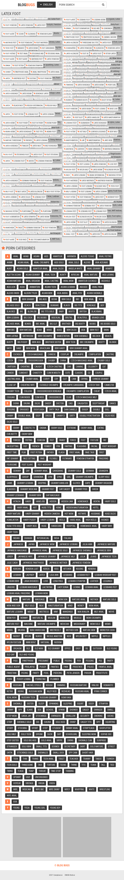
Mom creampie (93, 618)
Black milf (18, 105)
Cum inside (25, 397)
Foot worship (109, 446)
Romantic (108, 685)
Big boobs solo (108, 323)
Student (56, 728)
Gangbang (58, 471)
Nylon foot (70, 170)
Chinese (52, 354)
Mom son (62, 599)
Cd (89, 372)
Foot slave (70, 20)
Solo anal (46, 740)
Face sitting (29, 458)
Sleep (41, 703)
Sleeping (67, 703)
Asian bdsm (10, 132)
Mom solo (95, 624)
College (28, 391)
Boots (72, 311)
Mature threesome (13, 140)
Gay (28, 471)
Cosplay (65, 354)
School (50, 709)
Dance (113, 403)
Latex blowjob (72, 43)
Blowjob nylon (112, 170)
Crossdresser (35, 360)
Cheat (97, 391)
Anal (15, 256)
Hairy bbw (107, 526)
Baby (61, 311)
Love (45, 581)
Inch (37, 211)
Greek (95, 489)
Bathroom (28, 336)
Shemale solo (24, 722)
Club (68, 397)
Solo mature (96, 746)
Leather (80, 149)
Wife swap (54, 789)
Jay (82, 140)
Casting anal (14, 379)
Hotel (96, 507)
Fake (42, 458)
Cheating (25, 366)
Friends (28, 140)
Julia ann (87, 544)
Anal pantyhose (39, 72)
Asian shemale (94, 293)
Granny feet (48, 489)
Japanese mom (46, 544)
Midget (31, 611)
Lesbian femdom (45, 161)
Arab (26, 256)
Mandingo (68, 611)
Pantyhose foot (72, 37)
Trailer (25, 146)
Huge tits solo (14, 526)
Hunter (94, 100)
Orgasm (17, 648)
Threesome (27, 765)
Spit (98, 722)
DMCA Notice (70, 875)
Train (93, 765)
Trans (35, 758)
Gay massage (53, 495)
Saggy (86, 709)
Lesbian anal (91, 587)
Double (96, 409)
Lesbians (67, 575)
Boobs (93, 323)
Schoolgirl (71, 734)
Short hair (87, 752)
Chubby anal (32, 379)
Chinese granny (101, 379)
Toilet (61, 758)
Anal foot (70, 234)
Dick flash (39, 409)
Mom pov (11, 618)
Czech (10, 360)
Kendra (92, 569)
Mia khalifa (83, 611)
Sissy (91, 703)
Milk (41, 605)
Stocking (22, 728)
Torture (51, 765)
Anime (10, 262)
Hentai (96, 501)
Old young (112, 648)
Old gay (11, 654)
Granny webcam (28, 489)
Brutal (68, 317)
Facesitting (13, 446)
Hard (9, 507)
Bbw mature (26, 330)
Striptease (89, 728)
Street (111, 746)
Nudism (58, 642)
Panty (36, 673)
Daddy (48, 403)
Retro (10, 691)
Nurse (39, 636)
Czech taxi (94, 385)
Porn (9, 679)
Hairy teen (12, 532)
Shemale (17, 703)
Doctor (60, 403)
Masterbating (94, 140)
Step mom (12, 716)
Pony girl (111, 85)
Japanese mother (58, 562)
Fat (104, 440)
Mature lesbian (15, 611)
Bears (28, 323)
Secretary (69, 746)
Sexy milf (113, 132)
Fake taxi (89, 452)
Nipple (95, 636)
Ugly (28, 777)
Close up (11, 385)
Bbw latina (12, 336)
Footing (32, 78)
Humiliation (12, 520)
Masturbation (55, 605)
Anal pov (77, 293)
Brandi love (98, 317)
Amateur (57, 256)
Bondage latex (41, 94)
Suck (49, 734)
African (75, 274)
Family (62, 440)
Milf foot (9, 192)
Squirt (80, 703)
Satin (9, 752)
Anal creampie (41, 262)
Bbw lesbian (13, 317)
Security (84, 716)
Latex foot (106, 43)
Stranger (12, 746)
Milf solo (29, 605)
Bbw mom (30, 348)
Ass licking (108, 274)
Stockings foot (22, 154)
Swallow (70, 716)
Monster (64, 618)
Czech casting (54, 366)
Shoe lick (113, 109)
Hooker (105, 520)
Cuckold (17, 354)
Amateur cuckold (87, 281)
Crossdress (55, 397)
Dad (71, 403)
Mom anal (94, 605)
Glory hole (104, 477)
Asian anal (23, 262)
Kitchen (67, 569)
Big (21, 311)
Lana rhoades (31, 581)
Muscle (78, 618)
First (101, 452)
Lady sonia (62, 587)
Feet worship (44, 464)
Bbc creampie (87, 342)
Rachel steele (33, 685)
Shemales (43, 752)
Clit (65, 379)
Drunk (27, 403)
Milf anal (99, 611)
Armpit (109, 268)
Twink (74, 765)
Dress (48, 415)
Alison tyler (30, 293)
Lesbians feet (86, 211)
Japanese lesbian (68, 544)
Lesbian (17, 575)
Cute (67, 372)
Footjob (94, 440)
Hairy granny (32, 513)
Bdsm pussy (52, 123)
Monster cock (107, 630)
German (90, 471)
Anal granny (94, 268)
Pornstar (40, 679)
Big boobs (42, 317)
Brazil (108, 336)
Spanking (53, 703)
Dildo (37, 403)
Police (90, 667)
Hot (35, 507)
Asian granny (33, 274)
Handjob (40, 501)
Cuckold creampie (49, 385)
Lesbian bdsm (99, 20)
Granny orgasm (103, 483)
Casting (110, 354)
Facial (94, 446)
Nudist (16, 636)
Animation (35, 287)
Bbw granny (28, 299)
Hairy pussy (29, 520)
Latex (7, 78)
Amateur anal (40, 268)
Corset (8, 72)
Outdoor (97, 648)
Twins (10, 771)
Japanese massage (17, 550)
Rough (49, 685)
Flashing (81, 446)
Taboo (98, 758)
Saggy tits (86, 722)
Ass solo (59, 262)
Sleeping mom (89, 734)
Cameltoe (109, 385)
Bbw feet (94, 330)
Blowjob (32, 311)
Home (58, 507)
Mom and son (13, 605)
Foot (83, 440)
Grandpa (103, 471)
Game (9, 483)
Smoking (98, 716)
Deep (38, 415)
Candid (10, 372)
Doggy (85, 409)
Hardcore (56, 526)
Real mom (12, 697)
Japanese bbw (104, 550)
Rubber (69, 100)
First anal (74, 452)
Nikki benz (31, 642)
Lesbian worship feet (105, 575)
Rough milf (52, 105)
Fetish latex (110, 54)
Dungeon (99, 48)
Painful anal (105, 667)
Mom (15, 599)
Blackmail (97, 311)
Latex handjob (92, 117)
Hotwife (82, 513)
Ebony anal (87, 428)
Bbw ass (36, 342)
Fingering (103, 458)
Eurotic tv (29, 428)
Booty (102, 342)
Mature (26, 599)
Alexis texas (87, 256)
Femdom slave (45, 34)
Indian (16, 538)
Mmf (56, 611)
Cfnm (20, 360)
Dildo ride (110, 415)
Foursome (12, 464)
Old (28, 648)
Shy (59, 734)
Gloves (76, 483)
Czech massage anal (82, 360)
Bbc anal (40, 323)
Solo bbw (26, 746)
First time (12, 452)
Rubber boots (82, 100)
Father (50, 452)
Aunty (63, 274)
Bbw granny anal (79, 348)
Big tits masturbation (39, 240)
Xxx (15, 801)
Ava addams (101, 262)
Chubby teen (13, 391)
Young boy (55, 807)
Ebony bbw (27, 434)
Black (67, 305)
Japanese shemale (82, 550)
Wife (15, 789)
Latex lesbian (48, 114)
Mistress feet (10, 43)
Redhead (66, 691)
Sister (30, 703)
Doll (107, 409)
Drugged (24, 409)
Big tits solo (47, 311)
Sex (39, 709)
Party (110, 660)
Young (16, 807)
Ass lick (11, 287)
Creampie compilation (77, 391)
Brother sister (53, 342)
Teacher (73, 758)
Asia (22, 287)
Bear (39, 330)
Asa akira (62, 293)
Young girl (39, 807)
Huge (43, 526)
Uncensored (41, 777)
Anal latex (83, 234)
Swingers (56, 716)
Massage (40, 599)
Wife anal (12, 795)
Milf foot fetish (53, 192)
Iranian (28, 538)
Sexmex (55, 746)
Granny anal (41, 471)
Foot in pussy (37, 123)
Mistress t (55, 630)
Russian (17, 685)
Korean (17, 569)
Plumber (54, 679)
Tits (84, 765)
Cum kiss (39, 397)
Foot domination (82, 28)
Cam (74, 379)
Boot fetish (107, 100)
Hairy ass (31, 526)
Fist (25, 446)
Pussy (43, 667)
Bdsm (54, 299)
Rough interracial (35, 105)
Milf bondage (51, 146)
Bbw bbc (11, 330)
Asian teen (50, 287)
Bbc (77, 299)
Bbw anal (89, 299)
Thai (25, 758)
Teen (15, 758)
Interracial (43, 538)
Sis (37, 722)
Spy (20, 709)
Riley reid (52, 691)
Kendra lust (32, 569)
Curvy (46, 379)
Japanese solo (59, 550)
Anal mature (91, 274)
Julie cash (12, 562)
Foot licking (100, 109)
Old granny (54, 648)
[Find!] (102, 4)
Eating (100, 428)
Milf (52, 599)
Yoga (27, 807)
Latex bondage (83, 85)
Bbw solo (66, 299)
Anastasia (9, 228)
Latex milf (36, 146)
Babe (18, 348)
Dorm (16, 403)
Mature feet (13, 624)
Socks (110, 716)
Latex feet (41, 25)
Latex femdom (26, 25)
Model (10, 630)
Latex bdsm (33, 48)
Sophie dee (106, 734)
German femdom (29, 181)
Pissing (68, 660)
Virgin (41, 783)
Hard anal (75, 520)
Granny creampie (85, 477)
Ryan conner (100, 691)
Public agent (13, 667)
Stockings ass (37, 54)
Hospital (71, 526)
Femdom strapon (34, 65)
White (92, 789)
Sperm (39, 734)
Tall (103, 765)
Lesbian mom (41, 593)
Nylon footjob (14, 642)
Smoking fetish (114, 175)
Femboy (48, 446)
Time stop (56, 771)
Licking (76, 587)
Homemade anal (88, 526)
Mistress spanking (112, 149)
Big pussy (22, 342)
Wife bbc (40, 789)
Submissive (85, 123)
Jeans (93, 556)
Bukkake (55, 305)
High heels (91, 520)
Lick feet (113, 164)
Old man (39, 648)
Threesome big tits (90, 43)
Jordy (10, 556)
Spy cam (73, 752)
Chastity (37, 372)
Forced (17, 440)
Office (68, 648)
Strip (9, 722)
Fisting (28, 440)
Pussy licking (24, 679)
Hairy (28, 501)
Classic (79, 372)
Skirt (82, 746)
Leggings (107, 581)
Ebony (16, 428)
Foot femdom (11, 25)
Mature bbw (89, 630)
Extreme (71, 428)
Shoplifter (105, 728)
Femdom (41, 440)
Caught (38, 366)
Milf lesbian (71, 192)
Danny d (61, 415)
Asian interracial (96, 175)
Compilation (94, 354)
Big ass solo (13, 305)
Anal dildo (58, 268)
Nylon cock (101, 217)
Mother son (72, 630)
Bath (9, 348)
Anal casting (51, 281)
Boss (59, 330)
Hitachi (17, 501)
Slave (30, 709)
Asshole (105, 281)
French (35, 446)
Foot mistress (42, 43)
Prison (87, 673)
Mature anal (79, 599)
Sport (35, 728)
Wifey (67, 789)
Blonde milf (101, 186)
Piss (15, 660)
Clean (21, 34)
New (69, 636)
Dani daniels (70, 409)
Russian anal (82, 691)
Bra (83, 330)
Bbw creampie (45, 336)
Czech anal (111, 391)
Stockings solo (25, 752)
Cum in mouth (53, 372)
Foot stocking (52, 154)
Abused (83, 287)
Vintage (29, 783)
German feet (89, 206)
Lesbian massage (28, 587)
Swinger (98, 709)
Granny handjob (59, 483)
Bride (49, 330)
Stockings (41, 716)
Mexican (64, 624)
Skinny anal (72, 728)
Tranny (87, 758)
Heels (62, 520)
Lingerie (11, 587)
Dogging (11, 409)
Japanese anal (39, 550)
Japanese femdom (81, 562)
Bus (101, 299)
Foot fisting (10, 54)
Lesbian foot (84, 20)
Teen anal (48, 758)
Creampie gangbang (73, 385)
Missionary (79, 624)
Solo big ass (30, 740)
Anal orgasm (33, 281)
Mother (94, 599)
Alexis (87, 262)
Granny (17, 471)
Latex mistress (87, 181)
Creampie (79, 354)
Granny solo (74, 471)
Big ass (96, 28)
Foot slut (78, 117)
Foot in (85, 54)
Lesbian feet (71, 211)
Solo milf (11, 734)
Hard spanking (94, 149)
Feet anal (23, 54)
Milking (21, 630)
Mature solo (109, 599)
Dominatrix (71, 48)
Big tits (78, 305)
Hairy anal (22, 507)
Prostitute (102, 673)
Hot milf (83, 132)
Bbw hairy (60, 348)
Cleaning (31, 34)
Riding (21, 691)
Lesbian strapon (76, 581)
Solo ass (60, 722)
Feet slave (22, 59)
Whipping (79, 789)
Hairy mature (14, 513)
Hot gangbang (47, 48)
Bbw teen (70, 342)
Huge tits (46, 507)
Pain (66, 667)
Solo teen (26, 734)
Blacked (11, 311)
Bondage (91, 305)
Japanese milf (68, 556)
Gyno (59, 477)
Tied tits (39, 132)
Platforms (26, 211)
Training (69, 85)
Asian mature (14, 281)
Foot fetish (19, 65)
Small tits (41, 746)
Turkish (110, 758)
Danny (10, 415)
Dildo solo (12, 421)
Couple (99, 372)
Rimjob (95, 685)
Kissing (79, 569)
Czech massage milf (86, 397)
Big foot (8, 154)
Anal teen (50, 274)
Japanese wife (25, 556)
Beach (27, 305)
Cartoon (11, 366)
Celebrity (93, 366)
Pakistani (11, 673)
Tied (112, 765)
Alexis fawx (13, 293)
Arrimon (71, 256)
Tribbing (70, 771)
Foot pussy (23, 123)
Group (25, 477)
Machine (28, 624)
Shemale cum (85, 740)
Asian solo (22, 268)
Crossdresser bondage (49, 391)
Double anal (24, 415)
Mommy (24, 618)
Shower (74, 709)
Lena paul (58, 581)
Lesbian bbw (13, 581)
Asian (36, 256)
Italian (67, 538)
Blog (26, 5)
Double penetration (90, 415)
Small (110, 709)
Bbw (15, 299)
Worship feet (113, 197)
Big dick (96, 336)
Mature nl (38, 618)
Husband (95, 513)
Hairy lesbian (47, 520)
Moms (108, 624)
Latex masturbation (111, 117)
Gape (87, 483)
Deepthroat (99, 403)
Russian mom (35, 691)
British (83, 311)
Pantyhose (28, 660)
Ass (46, 256)
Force (73, 440)
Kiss (56, 569)
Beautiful (82, 317)
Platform (46, 211)
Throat (42, 771)
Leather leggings (98, 132)
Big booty (80, 323)
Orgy (78, 648)
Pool (46, 673)
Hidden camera (52, 513)
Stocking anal (53, 54)
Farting (68, 446)
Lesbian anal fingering (18, 593)
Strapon (103, 703)
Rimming (61, 685)
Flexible (54, 458)
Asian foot (51, 132)
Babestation (63, 336)
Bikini (106, 330)
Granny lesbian (25, 483)
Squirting (110, 722)
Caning (79, 366)
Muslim (51, 618)
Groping (42, 483)
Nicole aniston (54, 636)
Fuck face (22, 240)
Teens (63, 765)
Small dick (58, 752)
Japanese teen (108, 556)
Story (10, 728)
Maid (70, 605)
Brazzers (41, 305)
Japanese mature (106, 544)
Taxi (40, 765)
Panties (55, 667)
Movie (31, 161)
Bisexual (56, 317)
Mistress (69, 149)
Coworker (107, 28)
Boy (102, 305)
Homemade (83, 501)
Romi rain (66, 697)
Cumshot (23, 372)
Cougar (11, 397)
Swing (70, 740)
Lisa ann (54, 575)
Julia (82, 556)
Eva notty (12, 434)
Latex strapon (29, 217)
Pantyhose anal (22, 72)
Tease (21, 771)
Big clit (53, 323)
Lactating (47, 587)
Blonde (113, 342)
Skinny (10, 709)
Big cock (28, 317)
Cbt (104, 366)
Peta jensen (73, 673)
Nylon (28, 636)
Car (69, 366)
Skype (59, 740)
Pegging (90, 660)
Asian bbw (47, 293)
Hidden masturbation (77, 507)
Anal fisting (105, 256)
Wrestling (104, 789)
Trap (31, 771)
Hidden (53, 501)
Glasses (11, 489)
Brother (66, 323)
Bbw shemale (81, 336)
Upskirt (17, 777)
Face (68, 175)
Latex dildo (25, 197)
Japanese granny (46, 556)
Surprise (101, 740)
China (63, 360)
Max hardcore (37, 630)
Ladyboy (30, 575)
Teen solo (12, 765)
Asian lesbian (68, 287)
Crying (84, 379)
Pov (79, 660)
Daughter (83, 403)
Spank (68, 28)
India (56, 538)
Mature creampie (47, 624)
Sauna (47, 722)
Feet (52, 440)
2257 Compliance (55, 875)
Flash (62, 452)
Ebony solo (56, 428)
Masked (20, 48)
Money (81, 605)
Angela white (75, 268)
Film (24, 452)
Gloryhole (12, 477)
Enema (43, 428)
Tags (20, 228)
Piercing (57, 673)
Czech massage (35, 354)
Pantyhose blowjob (91, 37)
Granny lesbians (15, 495)
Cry (56, 379)
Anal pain (97, 287)
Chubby (51, 360)
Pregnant (43, 660)
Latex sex (96, 234)
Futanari (67, 458)
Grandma (38, 477)
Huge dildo (110, 513)
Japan (31, 544)
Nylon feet (81, 636)
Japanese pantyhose (33, 562)
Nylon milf (84, 170)
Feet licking (84, 164)
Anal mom (68, 281)
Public (56, 660)
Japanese (18, 544)
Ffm (58, 446)
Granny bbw (35, 495)
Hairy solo (110, 501)
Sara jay (26, 716)
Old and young (26, 654)
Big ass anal (13, 323)
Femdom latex (113, 48)
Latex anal (55, 72)
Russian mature (78, 685)
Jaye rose (108, 140)
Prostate (78, 667)
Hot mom (69, 513)
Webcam (26, 789)
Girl (69, 477)
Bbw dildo (72, 330)
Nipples (107, 636)
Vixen (52, 783)
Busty (10, 342)
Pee (100, 660)
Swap (73, 722)
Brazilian (45, 348)
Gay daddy (64, 489)
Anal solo (73, 262)
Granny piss (81, 489)
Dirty (72, 415)
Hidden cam (67, 501)
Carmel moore (109, 37)
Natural (45, 642)
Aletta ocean (14, 274)
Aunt (9, 268)
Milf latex (21, 192)
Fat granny (12, 458)
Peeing (24, 673)
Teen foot (9, 48)
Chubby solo (104, 360)
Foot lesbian (86, 186)
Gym (50, 477)
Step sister (13, 740)
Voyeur (17, 783)
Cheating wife (28, 385)
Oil (86, 648)
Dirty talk (54, 409)
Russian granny (48, 697)
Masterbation (72, 140)
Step (45, 728)
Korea (46, 569)
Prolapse (30, 667)
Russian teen (28, 697)
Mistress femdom (105, 181)
